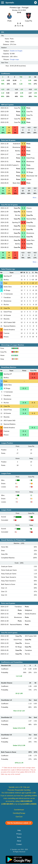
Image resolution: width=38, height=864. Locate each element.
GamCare (19, 816)
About (19, 841)
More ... (35, 197)
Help (19, 830)
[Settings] (35, 2)
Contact (19, 844)
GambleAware (19, 810)
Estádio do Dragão (16, 51)
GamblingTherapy (19, 813)
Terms (19, 837)
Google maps (14, 59)
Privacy (19, 834)
